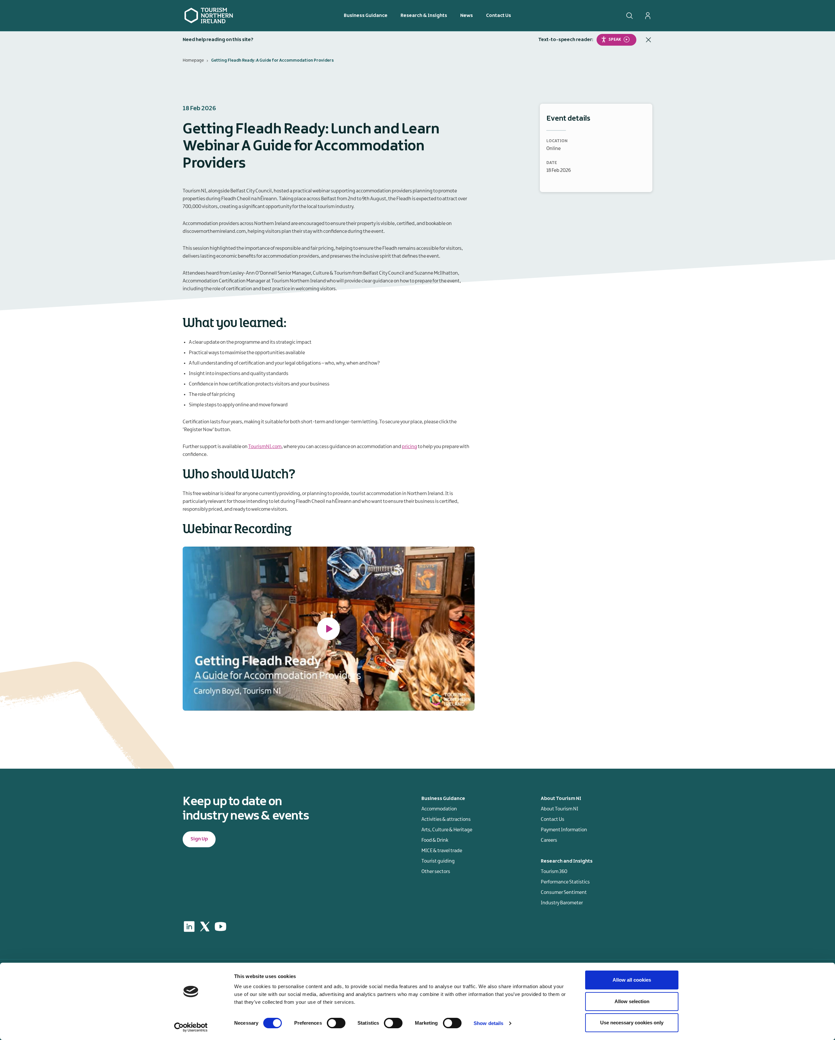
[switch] (336, 1023)
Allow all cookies (632, 980)
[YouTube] (220, 926)
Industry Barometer (562, 903)
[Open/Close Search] (629, 15)
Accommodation (439, 809)
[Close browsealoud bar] (648, 40)
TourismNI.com (264, 446)
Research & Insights (424, 15)
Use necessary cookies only (631, 1022)
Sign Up (199, 839)
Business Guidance (365, 15)
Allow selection (632, 1001)
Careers (549, 840)
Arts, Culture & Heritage (446, 830)
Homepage (193, 60)
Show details (488, 1023)
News (466, 15)
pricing (409, 446)
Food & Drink (434, 840)
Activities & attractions (446, 819)
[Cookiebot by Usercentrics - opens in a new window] (191, 1027)
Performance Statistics (565, 882)
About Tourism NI (559, 809)
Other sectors (435, 871)
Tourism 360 (554, 871)
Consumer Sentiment (564, 892)
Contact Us (498, 15)
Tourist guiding (438, 861)
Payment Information (564, 830)
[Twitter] (204, 926)
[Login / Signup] (648, 15)
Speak (615, 39)
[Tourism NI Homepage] (208, 15)
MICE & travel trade (441, 850)
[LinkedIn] (189, 926)
